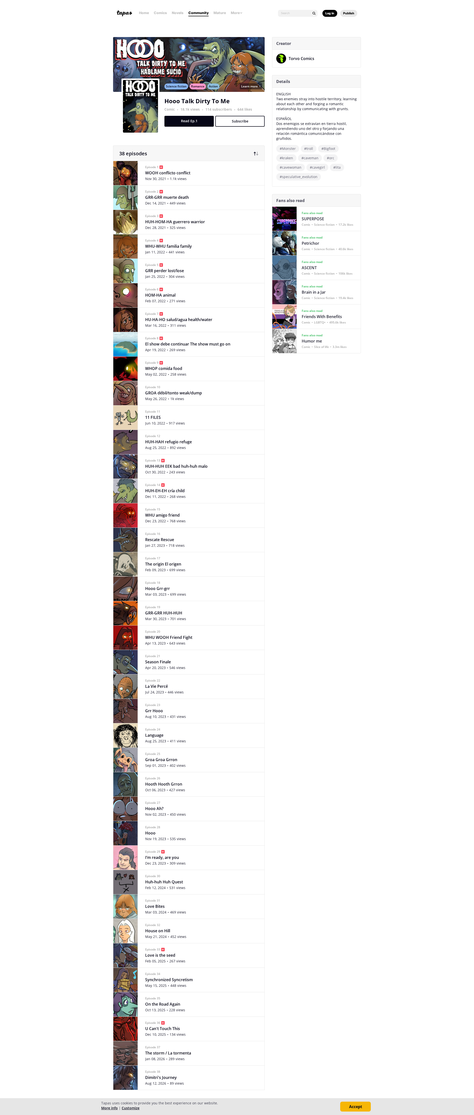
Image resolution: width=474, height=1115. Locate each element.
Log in (329, 13)
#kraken (286, 158)
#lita (337, 167)
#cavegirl (317, 167)
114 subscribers (219, 109)
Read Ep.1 (189, 121)
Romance (197, 86)
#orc (330, 158)
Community (198, 13)
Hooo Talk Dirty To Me (197, 101)
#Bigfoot (328, 148)
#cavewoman (290, 167)
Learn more (249, 86)
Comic (169, 109)
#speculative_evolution (298, 176)
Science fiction (176, 86)
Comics (160, 13)
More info (109, 1108)
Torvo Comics (301, 58)
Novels (177, 13)
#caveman (309, 158)
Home (144, 13)
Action (213, 86)
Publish (348, 13)
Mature (220, 13)
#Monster (288, 148)
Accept (355, 1106)
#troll (308, 148)
